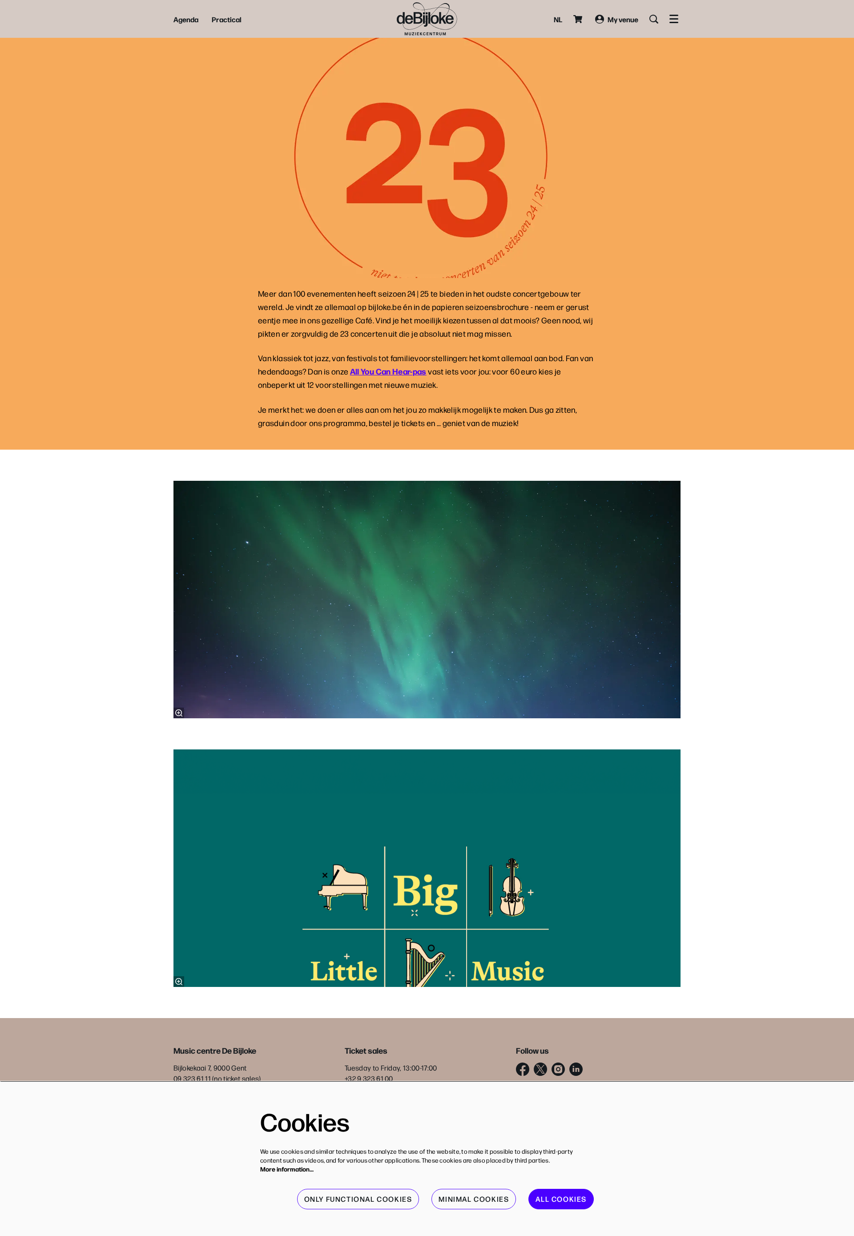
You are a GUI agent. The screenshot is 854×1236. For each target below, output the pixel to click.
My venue (623, 19)
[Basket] (578, 19)
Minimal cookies (474, 1199)
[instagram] (558, 1069)
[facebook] (522, 1069)
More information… (287, 1168)
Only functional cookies (358, 1199)
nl (558, 19)
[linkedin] (576, 1069)
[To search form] (654, 19)
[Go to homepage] (427, 19)
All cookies (561, 1199)
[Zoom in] (178, 713)
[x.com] (540, 1069)
